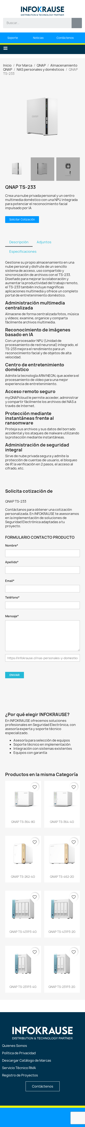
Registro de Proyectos (20, 1075)
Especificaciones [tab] (23, 251)
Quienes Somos (14, 1045)
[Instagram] (53, 1117)
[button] (5, 48)
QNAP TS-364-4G (62, 822)
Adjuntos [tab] (44, 242)
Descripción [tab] (18, 242)
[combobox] (34, 23)
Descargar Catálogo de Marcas (26, 1060)
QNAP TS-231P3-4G (23, 987)
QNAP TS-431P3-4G (23, 932)
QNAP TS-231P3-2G (61, 987)
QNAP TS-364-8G (23, 822)
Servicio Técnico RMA (19, 1068)
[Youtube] (32, 1117)
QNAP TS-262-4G (23, 877)
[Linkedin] (22, 1117)
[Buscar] (77, 23)
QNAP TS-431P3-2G (62, 932)
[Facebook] (43, 1117)
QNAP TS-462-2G (62, 877)
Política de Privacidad (19, 1053)
